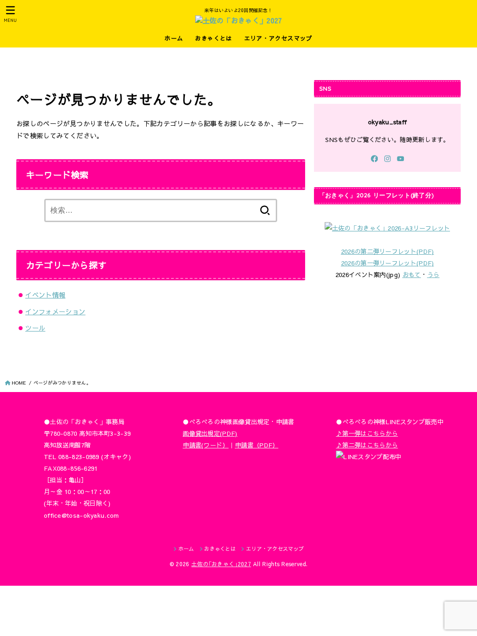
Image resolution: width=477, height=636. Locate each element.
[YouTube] (400, 158)
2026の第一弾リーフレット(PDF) (387, 262)
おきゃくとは (213, 38)
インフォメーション (55, 311)
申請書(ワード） (205, 444)
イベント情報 (45, 294)
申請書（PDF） (256, 444)
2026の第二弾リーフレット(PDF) (387, 251)
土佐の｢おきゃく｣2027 (221, 564)
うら (433, 274)
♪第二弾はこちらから (367, 444)
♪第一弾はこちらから (367, 433)
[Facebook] (374, 158)
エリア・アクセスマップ (278, 38)
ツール (35, 327)
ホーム (173, 38)
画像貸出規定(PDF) (210, 433)
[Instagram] (387, 158)
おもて (411, 274)
